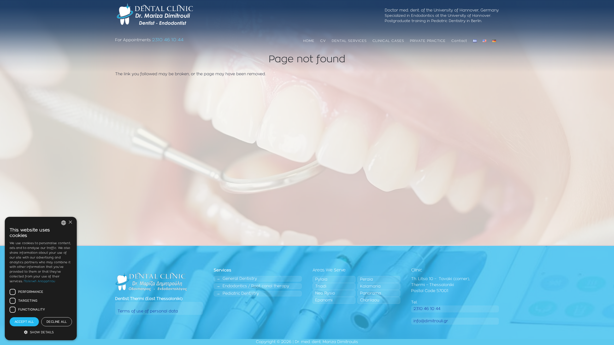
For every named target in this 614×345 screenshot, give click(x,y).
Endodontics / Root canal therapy (256, 286)
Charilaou (369, 300)
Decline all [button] (57, 321)
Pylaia (321, 279)
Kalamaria (370, 286)
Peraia (366, 279)
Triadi (320, 286)
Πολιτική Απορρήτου (39, 281)
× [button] (70, 222)
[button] (41, 332)
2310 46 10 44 (167, 40)
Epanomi (324, 300)
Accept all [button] (24, 321)
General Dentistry (240, 279)
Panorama (370, 293)
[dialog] (41, 278)
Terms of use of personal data (148, 311)
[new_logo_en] (154, 14)
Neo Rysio (325, 293)
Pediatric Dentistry (241, 293)
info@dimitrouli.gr (430, 321)
